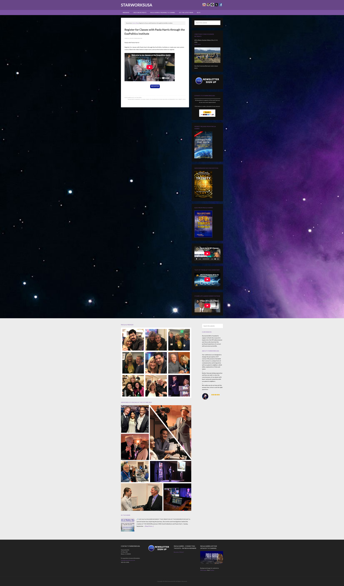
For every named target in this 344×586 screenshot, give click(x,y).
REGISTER (155, 86)
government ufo (173, 99)
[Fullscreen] (218, 259)
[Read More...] (149, 526)
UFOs (184, 99)
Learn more (197, 44)
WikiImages (203, 570)
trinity (180, 99)
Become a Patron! (179, 552)
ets (150, 99)
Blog (133, 97)
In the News (138, 97)
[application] (207, 253)
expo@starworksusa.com (128, 560)
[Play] (197, 259)
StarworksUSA (136, 5)
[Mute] (215, 259)
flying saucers (163, 99)
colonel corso (144, 99)
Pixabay (212, 570)
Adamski (137, 99)
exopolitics (155, 99)
